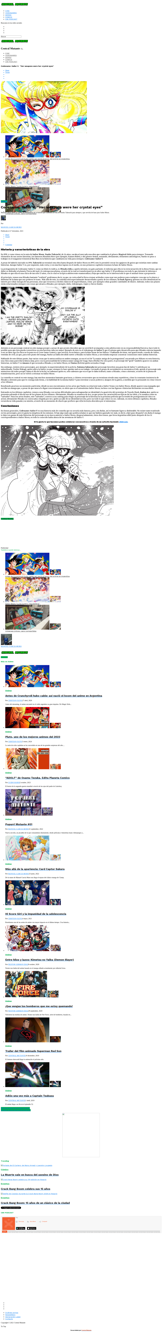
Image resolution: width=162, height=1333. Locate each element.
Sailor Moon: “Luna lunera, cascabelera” (22, 186)
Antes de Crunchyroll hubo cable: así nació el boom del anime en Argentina (37, 159)
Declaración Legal (12, 1317)
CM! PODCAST (11, 19)
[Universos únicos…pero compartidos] (33, 629)
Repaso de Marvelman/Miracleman (16, 1110)
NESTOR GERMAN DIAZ (18, 964)
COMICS (8, 17)
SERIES (8, 15)
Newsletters (10, 1315)
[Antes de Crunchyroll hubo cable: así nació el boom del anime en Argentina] (33, 157)
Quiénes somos (11, 1313)
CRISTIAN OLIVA (15, 700)
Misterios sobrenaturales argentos (15, 1108)
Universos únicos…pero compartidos (20, 214)
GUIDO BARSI (14, 782)
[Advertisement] (25, 535)
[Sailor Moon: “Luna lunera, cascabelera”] (33, 184)
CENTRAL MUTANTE (17, 1056)
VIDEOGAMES (11, 13)
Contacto (9, 1319)
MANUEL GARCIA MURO (11, 227)
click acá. (123, 422)
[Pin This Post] (83, 76)
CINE (7, 11)
